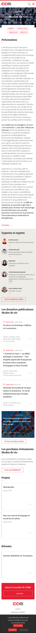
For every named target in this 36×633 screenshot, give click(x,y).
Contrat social (22, 28)
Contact (18, 609)
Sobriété (11, 28)
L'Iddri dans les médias (18, 612)
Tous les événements (12, 470)
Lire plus (6, 225)
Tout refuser (12, 630)
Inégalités (24, 32)
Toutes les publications (14, 441)
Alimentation (13, 32)
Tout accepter (18, 625)
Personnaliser (23, 630)
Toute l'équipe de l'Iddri (13, 299)
